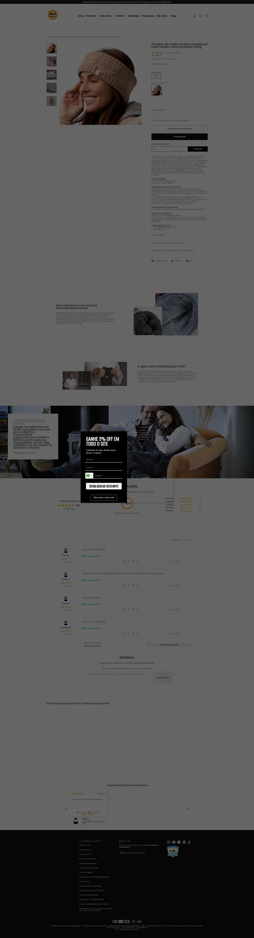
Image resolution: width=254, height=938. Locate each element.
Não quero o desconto (104, 497)
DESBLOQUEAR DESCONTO (103, 486)
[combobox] (89, 476)
